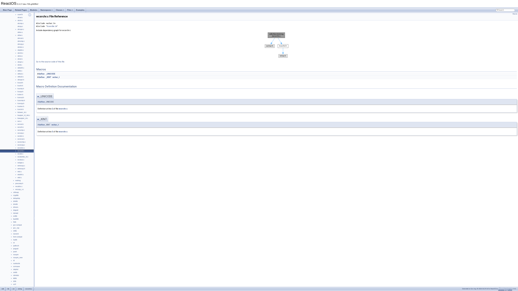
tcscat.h (20, 83)
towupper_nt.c (23, 118)
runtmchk (16, 263)
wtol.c (20, 178)
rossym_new (18, 258)
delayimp (16, 198)
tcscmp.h (21, 89)
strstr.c (20, 65)
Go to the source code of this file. (50, 62)
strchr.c (20, 20)
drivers (15, 207)
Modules (33, 10)
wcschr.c (21, 127)
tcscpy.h (20, 92)
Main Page (7, 10)
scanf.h (20, 14)
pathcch (16, 246)
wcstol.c (20, 154)
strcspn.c (21, 29)
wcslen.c (21, 136)
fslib (14, 222)
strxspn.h (21, 80)
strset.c (20, 59)
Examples (80, 10)
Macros (515, 14)
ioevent (16, 234)
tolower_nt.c (22, 112)
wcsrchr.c (21, 151)
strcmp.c (21, 23)
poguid (15, 249)
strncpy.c (21, 44)
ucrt (14, 284)
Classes (59, 10)
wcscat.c (21, 124)
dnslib (15, 204)
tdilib (15, 278)
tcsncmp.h (21, 100)
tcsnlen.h (21, 106)
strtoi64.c (21, 68)
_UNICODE (50, 74)
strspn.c (20, 62)
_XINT (48, 77)
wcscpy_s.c (19, 189)
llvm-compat (17, 237)
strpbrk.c (21, 50)
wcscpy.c (21, 133)
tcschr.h (20, 86)
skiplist (15, 269)
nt (14, 243)
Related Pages (21, 10)
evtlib (15, 216)
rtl (14, 260)
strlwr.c (20, 35)
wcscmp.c (21, 130)
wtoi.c (20, 172)
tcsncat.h (21, 97)
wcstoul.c (21, 160)
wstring (18, 180)
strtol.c (20, 71)
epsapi (15, 213)
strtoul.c (20, 74)
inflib (15, 231)
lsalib (15, 240)
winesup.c (21, 166)
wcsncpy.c (21, 145)
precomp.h (19, 183)
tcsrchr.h (21, 109)
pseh (15, 252)
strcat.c (20, 17)
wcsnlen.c (21, 148)
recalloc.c (18, 186)
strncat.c (21, 38)
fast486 (16, 219)
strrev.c (20, 56)
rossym (15, 255)
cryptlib (15, 195)
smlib (15, 272)
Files (69, 10)
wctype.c (21, 163)
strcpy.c (20, 26)
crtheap (16, 192)
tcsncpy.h (21, 103)
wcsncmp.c (22, 142)
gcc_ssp (16, 228)
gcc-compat (17, 225)
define (41, 74)
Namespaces (45, 10)
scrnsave (16, 266)
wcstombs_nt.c (23, 157)
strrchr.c (20, 53)
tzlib (14, 281)
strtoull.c (21, 77)
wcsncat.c (21, 139)
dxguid (15, 210)
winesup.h (21, 169)
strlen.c (20, 32)
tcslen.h (20, 95)
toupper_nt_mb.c (24, 115)
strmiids (16, 275)
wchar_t (56, 77)
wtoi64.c (21, 175)
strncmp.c (21, 41)
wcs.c (20, 121)
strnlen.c (21, 47)
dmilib (15, 201)
